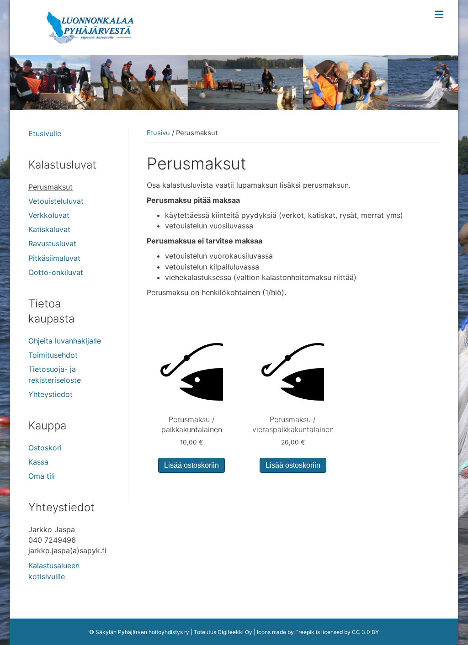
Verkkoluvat (48, 215)
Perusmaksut (50, 186)
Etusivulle (44, 133)
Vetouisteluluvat (56, 201)
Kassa (38, 461)
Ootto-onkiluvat (55, 272)
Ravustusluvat (52, 243)
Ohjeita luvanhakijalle (64, 340)
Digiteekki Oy (235, 632)
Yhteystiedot (50, 394)
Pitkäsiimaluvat (54, 258)
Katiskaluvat (49, 229)
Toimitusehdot (53, 355)
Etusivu (158, 133)
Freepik (304, 632)
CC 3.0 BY (365, 632)
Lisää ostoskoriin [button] (191, 465)
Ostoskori (45, 447)
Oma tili (41, 476)
